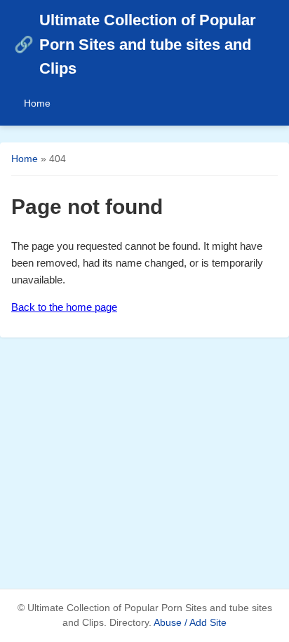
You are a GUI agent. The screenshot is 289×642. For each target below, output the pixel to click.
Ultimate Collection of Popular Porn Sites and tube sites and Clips (135, 44)
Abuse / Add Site (190, 622)
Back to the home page (64, 307)
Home (37, 103)
